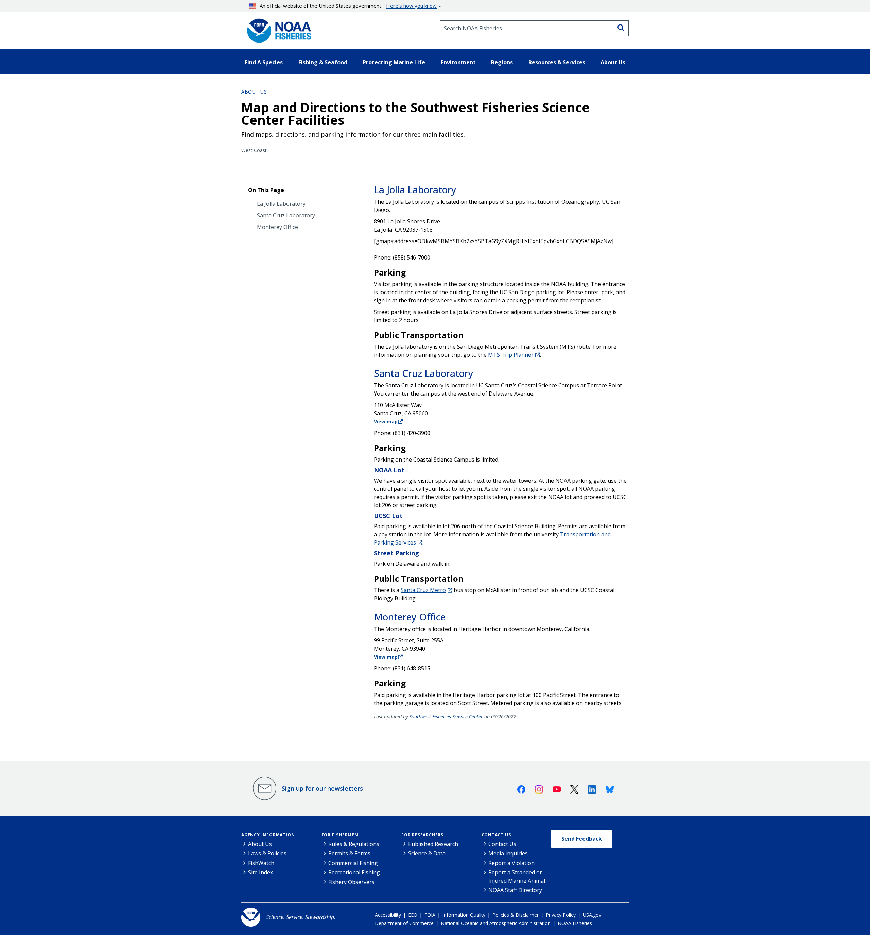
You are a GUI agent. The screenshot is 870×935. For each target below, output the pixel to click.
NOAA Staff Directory (515, 890)
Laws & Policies (267, 853)
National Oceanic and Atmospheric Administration (496, 923)
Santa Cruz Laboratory (286, 215)
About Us (254, 91)
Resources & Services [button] (556, 62)
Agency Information (268, 835)
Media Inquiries (508, 853)
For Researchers (422, 835)
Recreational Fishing (354, 872)
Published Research (433, 844)
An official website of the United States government (348, 5)
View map (386, 421)
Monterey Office (277, 227)
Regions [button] (502, 62)
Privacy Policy (561, 915)
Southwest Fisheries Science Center (446, 716)
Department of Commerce (404, 923)
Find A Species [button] (264, 62)
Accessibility (388, 915)
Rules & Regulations (353, 844)
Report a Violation (511, 863)
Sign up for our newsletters (322, 788)
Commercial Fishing (353, 863)
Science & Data (427, 853)
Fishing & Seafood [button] (322, 62)
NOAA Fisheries (575, 923)
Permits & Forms (349, 853)
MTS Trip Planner (511, 354)
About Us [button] (613, 62)
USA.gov (592, 915)
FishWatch (261, 863)
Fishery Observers (351, 882)
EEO (412, 915)
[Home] (277, 28)
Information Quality (463, 915)
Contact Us (496, 835)
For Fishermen (339, 835)
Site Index (260, 872)
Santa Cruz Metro (423, 590)
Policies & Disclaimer (515, 915)
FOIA (429, 915)
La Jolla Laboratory (281, 204)
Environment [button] (458, 62)
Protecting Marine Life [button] (394, 62)
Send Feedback (581, 838)
